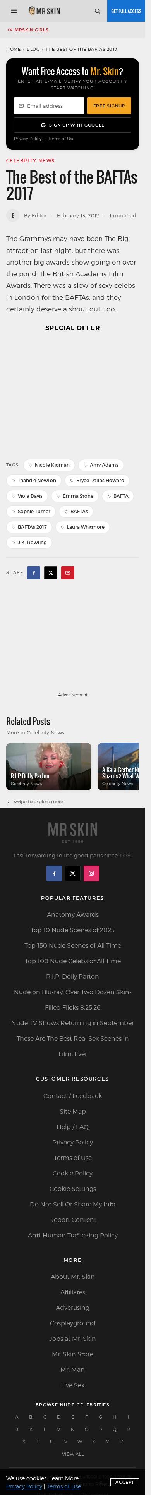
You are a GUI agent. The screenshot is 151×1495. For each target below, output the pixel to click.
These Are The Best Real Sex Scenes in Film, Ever (73, 1046)
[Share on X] (50, 572)
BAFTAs (79, 511)
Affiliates (72, 1292)
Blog (33, 49)
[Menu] (14, 11)
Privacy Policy (28, 138)
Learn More (64, 1478)
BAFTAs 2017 (32, 527)
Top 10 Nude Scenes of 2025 (73, 930)
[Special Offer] (72, 395)
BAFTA (121, 496)
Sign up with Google (76, 125)
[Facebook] (54, 873)
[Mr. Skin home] (44, 11)
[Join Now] (126, 11)
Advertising (72, 1307)
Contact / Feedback (72, 1096)
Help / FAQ (73, 1127)
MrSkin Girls (31, 30)
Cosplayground (73, 1323)
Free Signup (109, 105)
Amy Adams (104, 465)
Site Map (73, 1111)
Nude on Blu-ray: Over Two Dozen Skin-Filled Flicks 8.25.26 (73, 999)
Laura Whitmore (86, 527)
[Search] (97, 11)
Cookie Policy (73, 1173)
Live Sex (72, 1385)
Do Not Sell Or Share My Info (72, 1204)
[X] (73, 873)
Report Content (72, 1219)
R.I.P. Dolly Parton (72, 976)
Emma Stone (78, 496)
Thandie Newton (37, 480)
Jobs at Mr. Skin (72, 1338)
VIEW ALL (73, 1454)
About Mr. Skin (73, 1276)
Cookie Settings (73, 1189)
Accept (124, 1482)
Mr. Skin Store (72, 1354)
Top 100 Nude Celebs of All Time (73, 961)
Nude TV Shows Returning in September (72, 1023)
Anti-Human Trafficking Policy (73, 1235)
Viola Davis (30, 496)
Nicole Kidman (52, 465)
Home (13, 49)
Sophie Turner (34, 511)
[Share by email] (67, 572)
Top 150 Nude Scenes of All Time (72, 945)
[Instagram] (91, 873)
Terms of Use (61, 138)
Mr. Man (72, 1369)
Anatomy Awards (73, 914)
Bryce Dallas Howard (100, 480)
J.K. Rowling (32, 542)
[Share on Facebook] (33, 572)
